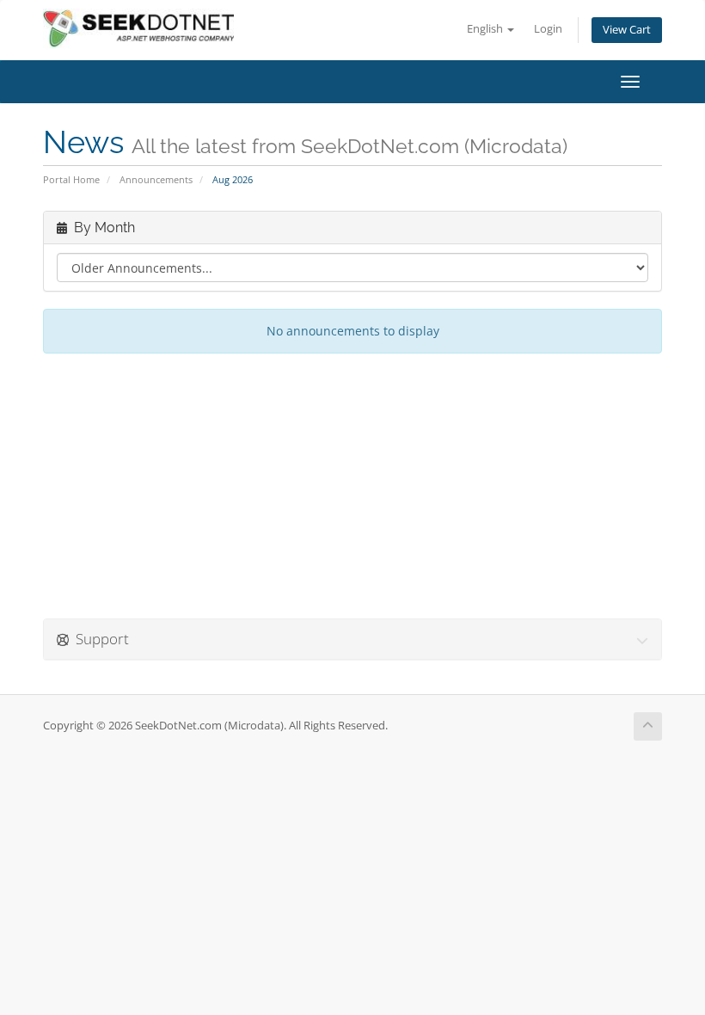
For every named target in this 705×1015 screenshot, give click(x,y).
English (486, 29)
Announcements (156, 179)
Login (548, 29)
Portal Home (71, 179)
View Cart (627, 29)
